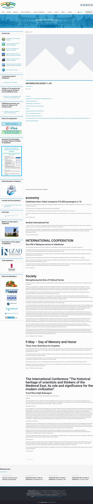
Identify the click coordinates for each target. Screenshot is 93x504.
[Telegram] (91, 5)
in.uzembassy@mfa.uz (39, 496)
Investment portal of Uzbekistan (10, 82)
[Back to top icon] (87, 502)
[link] (11, 128)
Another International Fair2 (31, 101)
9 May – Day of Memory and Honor (51, 342)
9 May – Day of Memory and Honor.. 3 (34, 113)
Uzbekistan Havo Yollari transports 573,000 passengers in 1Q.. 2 (39, 98)
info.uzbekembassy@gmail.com (50, 496)
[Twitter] (84, 5)
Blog (37, 22)
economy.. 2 (28, 96)
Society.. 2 (28, 108)
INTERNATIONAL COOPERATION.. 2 (33, 103)
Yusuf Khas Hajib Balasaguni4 (32, 120)
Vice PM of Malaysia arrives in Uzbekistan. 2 (35, 106)
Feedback (60, 496)
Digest (41, 22)
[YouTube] (86, 5)
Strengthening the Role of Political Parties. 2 (35, 111)
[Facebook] (81, 5)
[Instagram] (89, 5)
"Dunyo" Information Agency (12, 69)
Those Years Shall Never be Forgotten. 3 (34, 115)
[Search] (75, 12)
